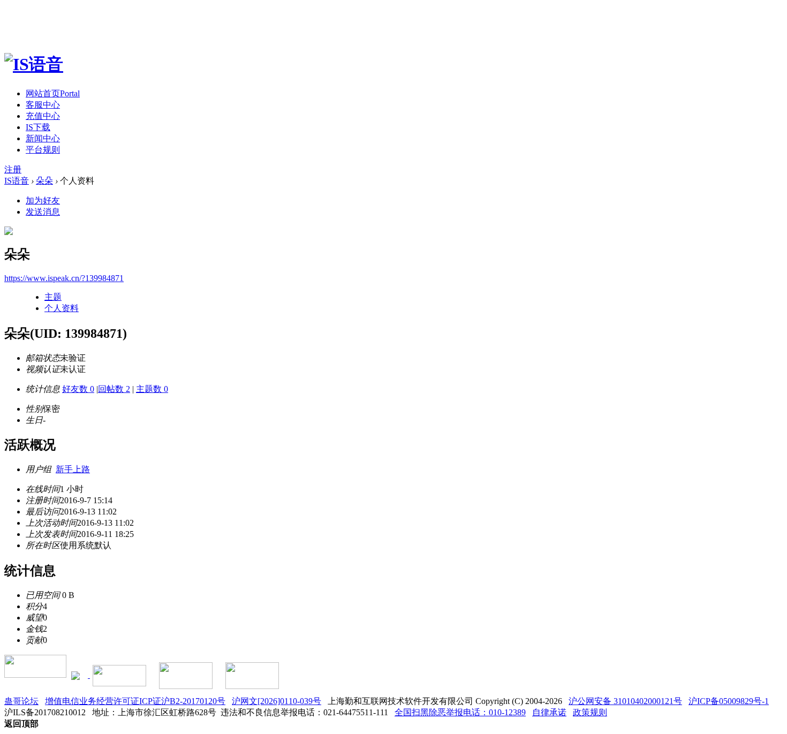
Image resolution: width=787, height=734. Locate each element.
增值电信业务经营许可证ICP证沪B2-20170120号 (135, 701)
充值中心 (43, 115)
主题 (53, 296)
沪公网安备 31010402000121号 (625, 701)
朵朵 (44, 180)
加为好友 (43, 200)
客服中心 (43, 104)
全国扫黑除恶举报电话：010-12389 (460, 712)
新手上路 (73, 469)
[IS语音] (33, 64)
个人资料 (61, 308)
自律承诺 (549, 712)
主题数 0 (152, 389)
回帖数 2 (114, 389)
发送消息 (43, 211)
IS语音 (16, 180)
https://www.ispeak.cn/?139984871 (64, 278)
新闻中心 (43, 138)
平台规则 (43, 149)
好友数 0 (78, 389)
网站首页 (53, 93)
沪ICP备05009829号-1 (728, 701)
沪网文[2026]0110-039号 (276, 701)
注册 (12, 169)
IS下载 (38, 127)
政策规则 (590, 712)
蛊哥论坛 (21, 701)
